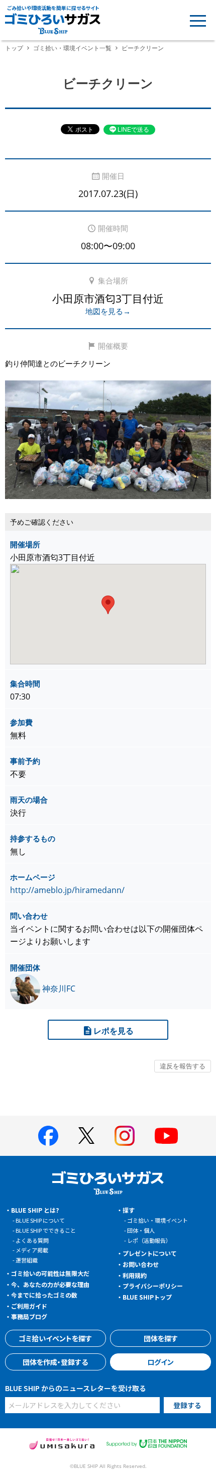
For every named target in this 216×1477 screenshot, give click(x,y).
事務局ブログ (29, 1316)
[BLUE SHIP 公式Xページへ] (86, 1135)
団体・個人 (141, 1230)
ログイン (160, 1362)
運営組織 (27, 1260)
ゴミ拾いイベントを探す (55, 1338)
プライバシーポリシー (153, 1286)
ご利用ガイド (29, 1306)
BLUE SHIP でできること (46, 1230)
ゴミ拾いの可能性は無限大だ (50, 1273)
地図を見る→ (108, 311)
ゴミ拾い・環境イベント (157, 1220)
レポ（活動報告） (149, 1240)
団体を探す (161, 1338)
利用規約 (135, 1275)
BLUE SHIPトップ (147, 1297)
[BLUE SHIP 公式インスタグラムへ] (125, 1136)
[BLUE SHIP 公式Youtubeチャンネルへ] (166, 1136)
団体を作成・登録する (55, 1362)
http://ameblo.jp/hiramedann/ (67, 890)
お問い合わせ (141, 1264)
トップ (14, 48)
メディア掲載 (32, 1250)
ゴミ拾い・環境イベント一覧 (72, 48)
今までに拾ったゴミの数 (44, 1295)
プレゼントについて (150, 1253)
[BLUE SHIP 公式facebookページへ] (48, 1136)
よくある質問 (32, 1240)
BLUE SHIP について (40, 1220)
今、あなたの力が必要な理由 (50, 1284)
